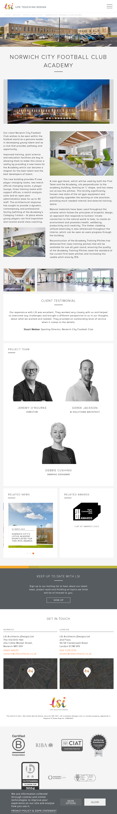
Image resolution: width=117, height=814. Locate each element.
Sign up (58, 600)
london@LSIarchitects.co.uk (75, 653)
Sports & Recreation (33, 15)
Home (7, 15)
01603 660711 (11, 650)
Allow (95, 802)
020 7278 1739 (68, 650)
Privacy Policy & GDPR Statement (34, 810)
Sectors (16, 15)
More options (71, 802)
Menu (109, 6)
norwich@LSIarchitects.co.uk (19, 653)
